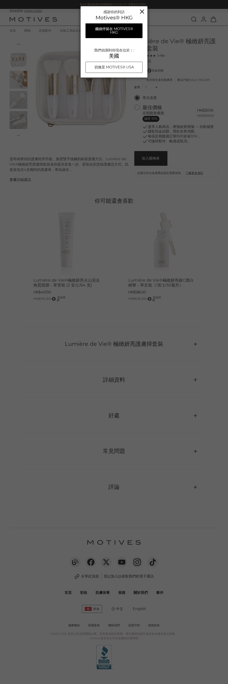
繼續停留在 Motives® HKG (114, 31)
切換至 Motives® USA (114, 67)
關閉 (142, 11)
